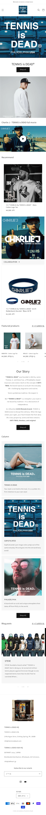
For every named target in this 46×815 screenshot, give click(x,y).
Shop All (23, 615)
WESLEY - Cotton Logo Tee (30, 353)
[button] (2, 10)
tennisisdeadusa (20, 810)
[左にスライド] (18, 361)
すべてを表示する (38, 326)
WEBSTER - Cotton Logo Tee (10, 353)
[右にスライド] (28, 361)
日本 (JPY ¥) (21, 796)
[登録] (39, 773)
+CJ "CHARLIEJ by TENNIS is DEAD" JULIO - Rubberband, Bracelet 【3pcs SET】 (21, 310)
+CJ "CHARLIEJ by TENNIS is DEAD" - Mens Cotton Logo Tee (21, 206)
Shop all (23, 69)
